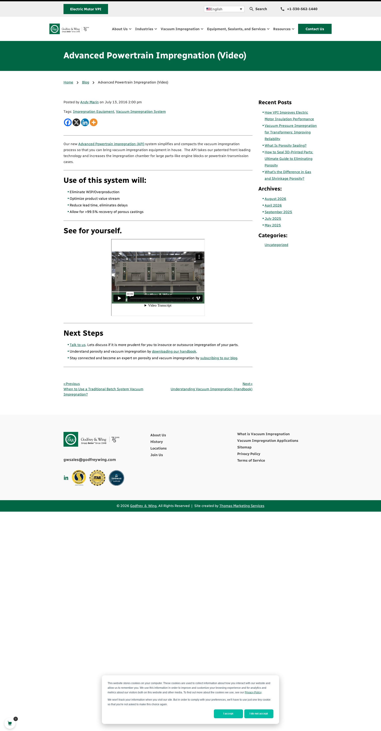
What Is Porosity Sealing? (285, 145)
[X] (76, 122)
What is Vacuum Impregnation (263, 434)
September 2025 (278, 212)
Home (68, 82)
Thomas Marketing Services (241, 506)
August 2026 (275, 199)
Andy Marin (89, 102)
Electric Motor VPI (85, 9)
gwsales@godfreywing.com (90, 459)
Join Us (156, 455)
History (156, 442)
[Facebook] (68, 122)
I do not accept (259, 713)
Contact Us (315, 29)
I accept (228, 713)
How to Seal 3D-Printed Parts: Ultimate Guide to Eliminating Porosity (289, 158)
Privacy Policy (253, 692)
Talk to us (78, 345)
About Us (158, 435)
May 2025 (273, 225)
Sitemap (244, 447)
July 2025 (273, 219)
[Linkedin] (85, 122)
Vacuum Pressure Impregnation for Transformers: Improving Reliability (291, 132)
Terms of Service (251, 460)
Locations (158, 448)
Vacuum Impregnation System (141, 111)
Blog (85, 82)
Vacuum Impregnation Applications (267, 441)
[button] (224, 9)
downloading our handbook (174, 351)
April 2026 (273, 205)
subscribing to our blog (218, 358)
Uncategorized (276, 245)
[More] (93, 122)
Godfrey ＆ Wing (143, 506)
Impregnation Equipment (93, 111)
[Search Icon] (251, 9)
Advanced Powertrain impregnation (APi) (111, 144)
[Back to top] (365, 707)
